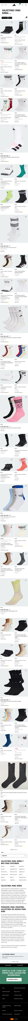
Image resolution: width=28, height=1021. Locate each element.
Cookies (4, 1010)
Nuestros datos (5, 995)
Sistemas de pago (17, 995)
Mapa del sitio (17, 991)
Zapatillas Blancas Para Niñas (4, 880)
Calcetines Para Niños (5, 874)
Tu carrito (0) (20, 965)
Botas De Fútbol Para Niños (14, 874)
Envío (3, 988)
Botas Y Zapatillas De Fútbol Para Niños (13, 877)
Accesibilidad (17, 1014)
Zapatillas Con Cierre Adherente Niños (13, 869)
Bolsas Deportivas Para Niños (5, 869)
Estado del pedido (6, 991)
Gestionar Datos (17, 1005)
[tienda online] (14, 5)
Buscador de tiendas (18, 998)
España (16, 1019)
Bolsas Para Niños (4, 872)
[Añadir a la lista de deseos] (12, 22)
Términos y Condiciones (7, 1014)
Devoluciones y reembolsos (19, 988)
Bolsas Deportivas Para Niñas (5, 866)
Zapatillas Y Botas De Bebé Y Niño (23, 872)
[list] (12, 18)
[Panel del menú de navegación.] (2, 5)
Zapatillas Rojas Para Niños (23, 880)
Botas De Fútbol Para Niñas (14, 872)
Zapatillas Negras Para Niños (22, 866)
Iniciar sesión (8, 965)
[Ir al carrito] (25, 5)
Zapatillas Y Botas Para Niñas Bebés (22, 869)
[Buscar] (22, 5)
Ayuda (3, 998)
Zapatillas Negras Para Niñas (13, 880)
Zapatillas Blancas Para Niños (13, 866)
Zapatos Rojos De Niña (22, 877)
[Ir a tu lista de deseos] (5, 5)
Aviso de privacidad (18, 1010)
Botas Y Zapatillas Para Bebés (4, 877)
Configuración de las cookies (6, 1006)
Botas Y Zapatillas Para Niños (22, 874)
